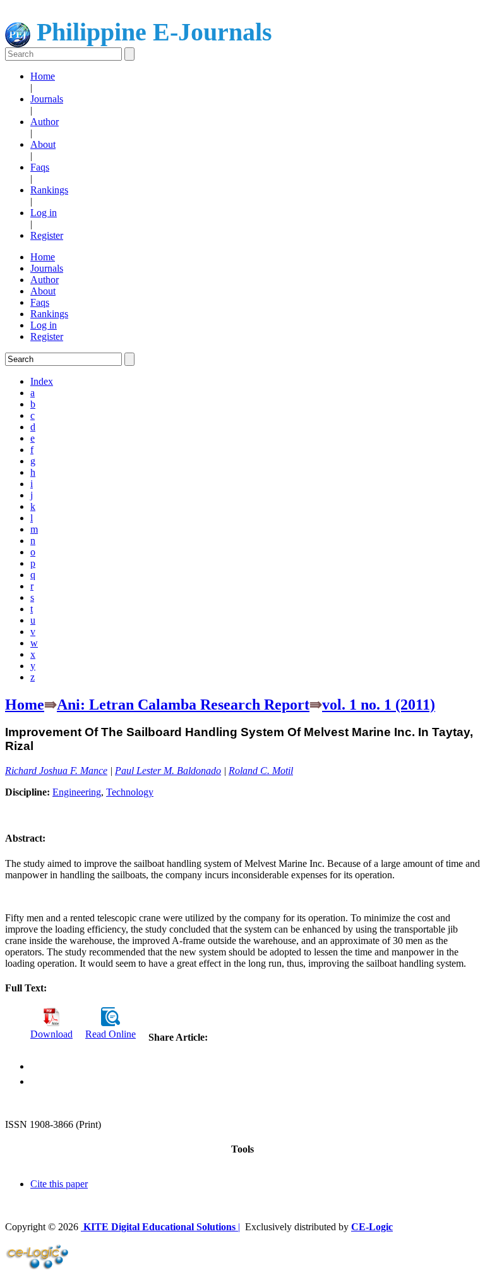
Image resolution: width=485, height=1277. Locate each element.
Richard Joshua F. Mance (56, 770)
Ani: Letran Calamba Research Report (183, 704)
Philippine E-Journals (151, 32)
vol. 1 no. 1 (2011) (378, 704)
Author (44, 121)
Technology (129, 792)
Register (46, 235)
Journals (46, 99)
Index (41, 381)
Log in (43, 212)
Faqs (39, 167)
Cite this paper (59, 1183)
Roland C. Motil (261, 770)
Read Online (110, 1034)
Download (51, 1034)
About (43, 144)
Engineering (76, 792)
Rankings (49, 190)
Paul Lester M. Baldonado (168, 770)
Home (42, 76)
